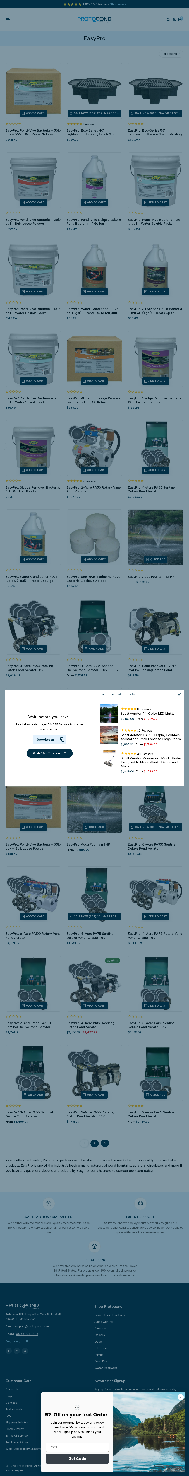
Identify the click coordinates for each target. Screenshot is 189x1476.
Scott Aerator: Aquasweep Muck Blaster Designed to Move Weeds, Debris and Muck (151, 762)
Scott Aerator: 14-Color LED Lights (147, 714)
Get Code (77, 1458)
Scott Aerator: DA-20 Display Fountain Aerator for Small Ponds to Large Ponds (151, 737)
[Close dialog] (180, 1397)
